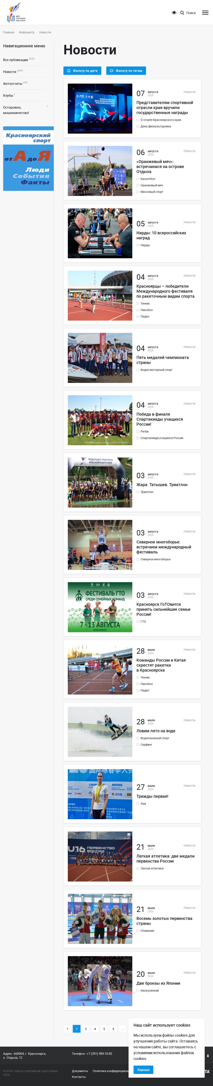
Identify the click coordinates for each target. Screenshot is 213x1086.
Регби (145, 431)
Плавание (147, 930)
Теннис (145, 303)
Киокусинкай (150, 990)
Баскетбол (148, 179)
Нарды (145, 245)
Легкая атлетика (152, 868)
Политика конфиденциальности (115, 1071)
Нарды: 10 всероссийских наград (161, 235)
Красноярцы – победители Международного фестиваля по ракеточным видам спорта (165, 291)
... (122, 1029)
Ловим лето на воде (155, 730)
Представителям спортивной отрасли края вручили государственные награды (164, 107)
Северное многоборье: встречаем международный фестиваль (163, 546)
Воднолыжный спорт (155, 738)
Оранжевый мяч (152, 185)
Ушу (143, 803)
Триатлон (147, 492)
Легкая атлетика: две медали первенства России (165, 859)
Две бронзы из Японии (158, 983)
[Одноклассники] (208, 1055)
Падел (145, 316)
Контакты (79, 1077)
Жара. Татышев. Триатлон (161, 484)
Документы (80, 1071)
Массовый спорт (152, 191)
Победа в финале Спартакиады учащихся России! (159, 419)
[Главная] (16, 12)
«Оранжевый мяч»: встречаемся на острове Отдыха (160, 166)
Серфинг (146, 744)
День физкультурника (156, 126)
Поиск (191, 13)
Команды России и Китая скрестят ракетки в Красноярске (161, 665)
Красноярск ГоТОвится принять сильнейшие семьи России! (163, 609)
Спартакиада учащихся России (162, 438)
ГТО (143, 621)
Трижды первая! (152, 796)
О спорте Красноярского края (161, 120)
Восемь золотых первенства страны (164, 921)
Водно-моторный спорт (156, 369)
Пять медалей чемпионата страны (162, 360)
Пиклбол (147, 310)
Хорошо (143, 1069)
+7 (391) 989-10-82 (99, 1053)
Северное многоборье (156, 559)
